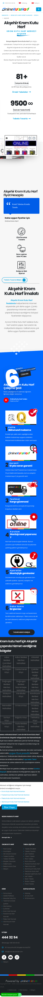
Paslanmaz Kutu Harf (32, 864)
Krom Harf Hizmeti (9, 911)
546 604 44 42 (10, 3)
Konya (36, 15)
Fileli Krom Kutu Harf (32, 871)
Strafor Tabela (30, 881)
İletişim (5, 869)
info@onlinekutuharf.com (14, 952)
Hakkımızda (7, 864)
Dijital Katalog (29, 889)
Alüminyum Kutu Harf (32, 869)
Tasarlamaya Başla (21, 632)
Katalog (24, 3)
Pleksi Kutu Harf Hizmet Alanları (13, 798)
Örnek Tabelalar (20, 92)
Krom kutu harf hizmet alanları (21, 15)
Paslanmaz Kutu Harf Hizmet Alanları (16, 795)
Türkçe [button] (36, 3)
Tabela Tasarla (20, 118)
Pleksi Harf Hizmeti (9, 919)
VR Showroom (30, 898)
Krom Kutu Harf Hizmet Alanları (13, 791)
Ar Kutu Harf (29, 896)
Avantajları (7, 851)
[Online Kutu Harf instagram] (17, 957)
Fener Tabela (29, 884)
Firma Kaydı (7, 893)
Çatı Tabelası (29, 854)
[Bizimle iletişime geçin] (20, 994)
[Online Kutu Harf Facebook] (4, 957)
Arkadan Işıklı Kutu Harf (33, 874)
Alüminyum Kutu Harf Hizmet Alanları (15, 802)
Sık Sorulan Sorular (9, 854)
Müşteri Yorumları (9, 861)
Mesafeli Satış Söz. (9, 898)
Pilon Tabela (29, 859)
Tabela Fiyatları (8, 856)
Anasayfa (5, 15)
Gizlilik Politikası (8, 896)
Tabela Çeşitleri (29, 844)
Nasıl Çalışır (7, 849)
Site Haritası (7, 906)
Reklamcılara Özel (9, 866)
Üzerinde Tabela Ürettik (21, 110)
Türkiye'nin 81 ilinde (21, 83)
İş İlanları (6, 909)
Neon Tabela (29, 879)
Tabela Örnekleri (9, 859)
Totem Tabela (30, 856)
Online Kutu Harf (8, 844)
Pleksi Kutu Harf (30, 866)
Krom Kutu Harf (30, 861)
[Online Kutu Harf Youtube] (10, 957)
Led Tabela (28, 876)
